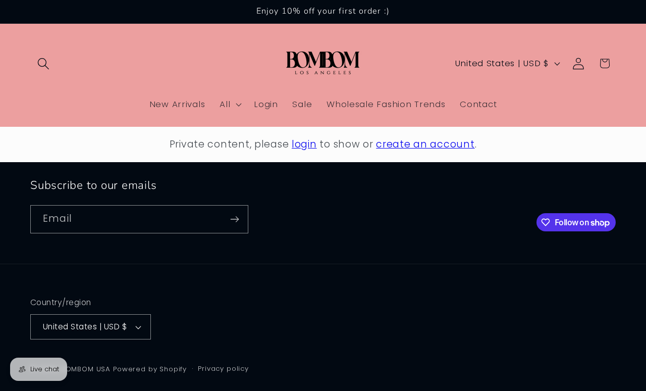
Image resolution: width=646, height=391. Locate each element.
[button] (43, 63)
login (304, 144)
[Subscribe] (234, 219)
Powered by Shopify (150, 369)
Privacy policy (223, 368)
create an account (425, 144)
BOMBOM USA (86, 369)
